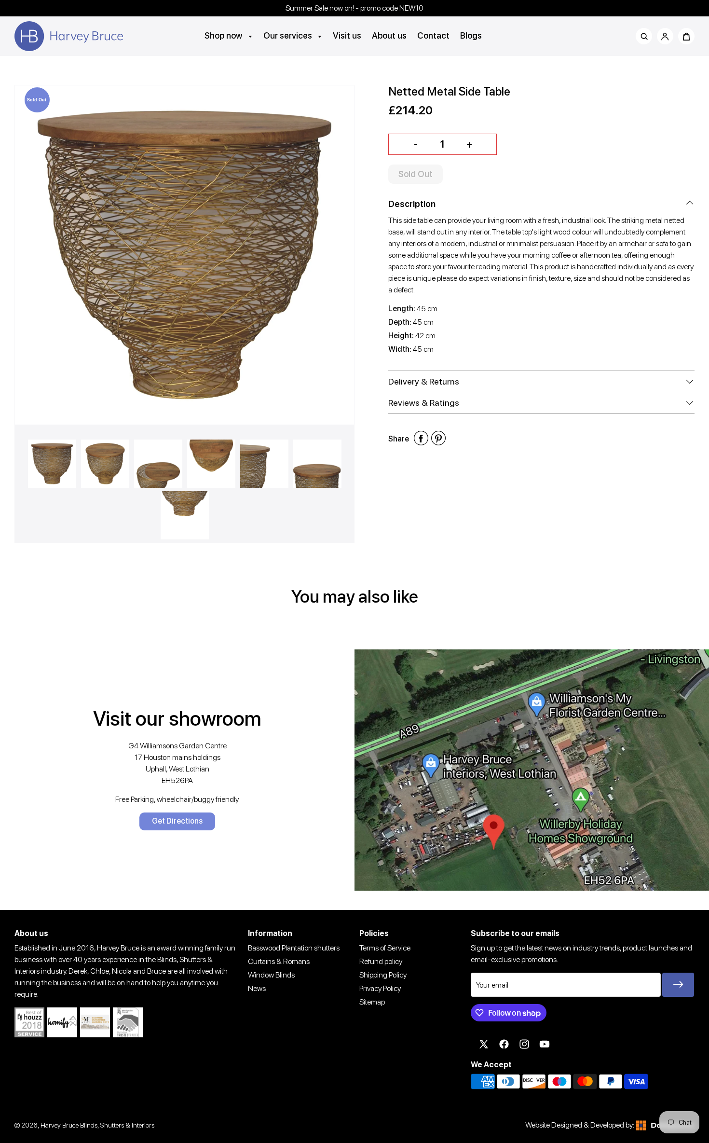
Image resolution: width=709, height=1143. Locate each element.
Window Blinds (271, 974)
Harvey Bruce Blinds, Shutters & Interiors (97, 1125)
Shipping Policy (383, 974)
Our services (288, 35)
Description (412, 204)
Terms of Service (384, 947)
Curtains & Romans (279, 961)
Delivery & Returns (423, 381)
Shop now (224, 35)
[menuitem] (229, 35)
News (257, 988)
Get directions (177, 821)
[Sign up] (678, 985)
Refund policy (380, 961)
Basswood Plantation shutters (294, 947)
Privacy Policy (380, 988)
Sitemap (372, 1001)
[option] (184, 255)
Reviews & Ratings (423, 403)
